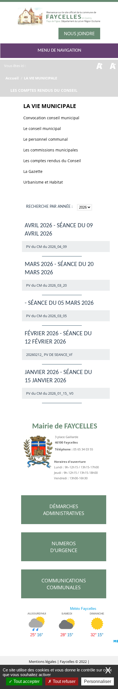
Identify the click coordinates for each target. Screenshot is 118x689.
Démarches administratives (63, 509)
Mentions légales (43, 661)
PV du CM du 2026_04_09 (46, 246)
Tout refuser (63, 681)
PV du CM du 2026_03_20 (46, 285)
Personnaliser (97, 681)
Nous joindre (79, 34)
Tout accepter (26, 681)
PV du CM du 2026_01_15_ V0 (49, 393)
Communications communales (63, 584)
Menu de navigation (59, 50)
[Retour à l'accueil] (59, 18)
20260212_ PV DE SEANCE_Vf (49, 354)
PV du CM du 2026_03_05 (46, 315)
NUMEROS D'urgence (63, 547)
